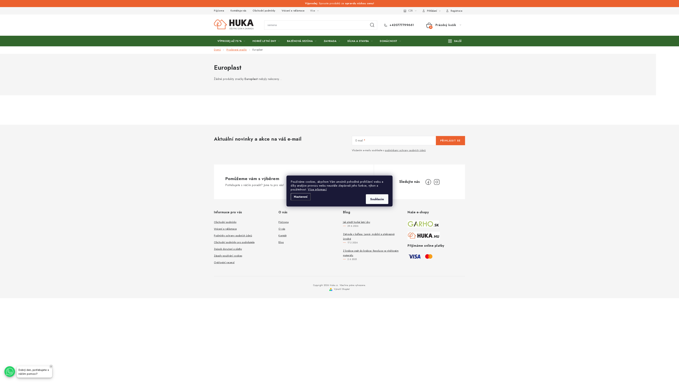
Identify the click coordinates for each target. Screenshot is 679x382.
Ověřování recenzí (224, 262)
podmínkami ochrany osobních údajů (405, 150)
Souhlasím (377, 199)
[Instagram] (437, 182)
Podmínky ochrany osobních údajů (233, 235)
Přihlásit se (450, 140)
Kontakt (282, 235)
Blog (281, 242)
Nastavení (300, 197)
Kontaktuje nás (238, 10)
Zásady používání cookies (228, 255)
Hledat (372, 25)
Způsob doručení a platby (228, 249)
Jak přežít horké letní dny (356, 222)
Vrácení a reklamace (293, 10)
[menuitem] (231, 41)
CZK (411, 10)
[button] (9, 371)
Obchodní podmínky (264, 10)
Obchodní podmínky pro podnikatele (234, 242)
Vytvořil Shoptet (342, 289)
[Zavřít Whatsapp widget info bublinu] (51, 366)
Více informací (317, 189)
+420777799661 (401, 25)
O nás (281, 229)
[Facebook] (428, 182)
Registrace (456, 11)
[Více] (455, 41)
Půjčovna (219, 10)
